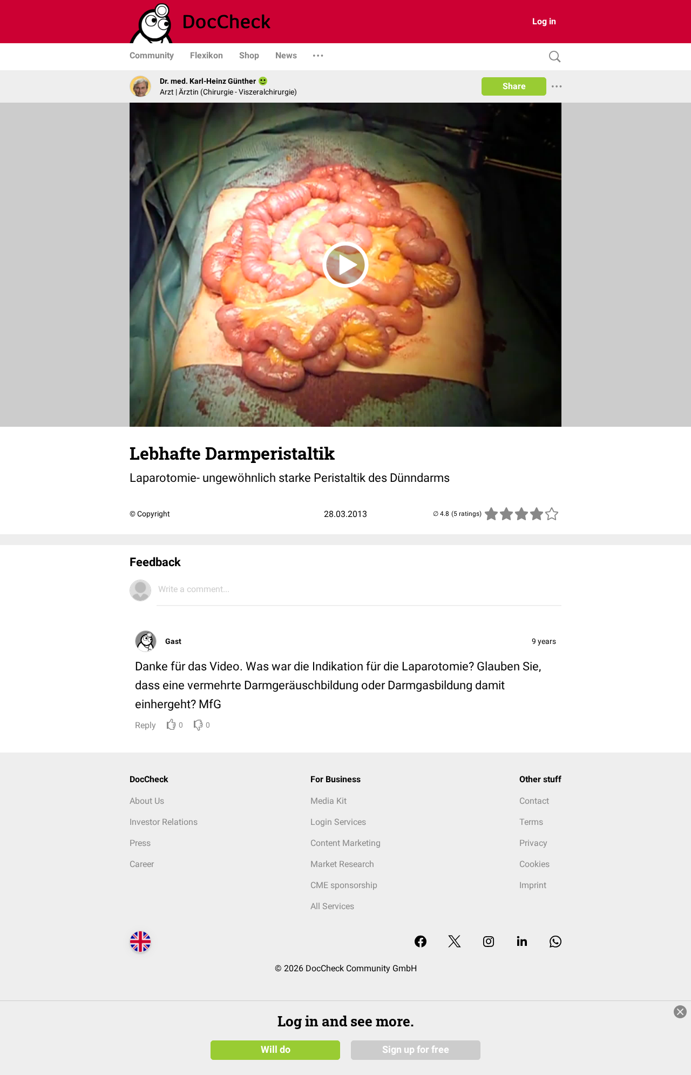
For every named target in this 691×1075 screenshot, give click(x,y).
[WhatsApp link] (555, 942)
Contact (534, 801)
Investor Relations (164, 822)
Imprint (532, 885)
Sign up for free (415, 1049)
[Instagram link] (488, 942)
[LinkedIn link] (522, 942)
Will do (275, 1049)
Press (140, 843)
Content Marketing (345, 843)
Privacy (533, 843)
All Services (332, 906)
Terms (531, 822)
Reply (145, 725)
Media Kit (328, 801)
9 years (544, 641)
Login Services (338, 822)
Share (514, 86)
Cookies (534, 864)
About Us (147, 801)
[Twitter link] (454, 942)
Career (142, 864)
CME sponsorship (343, 885)
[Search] (552, 57)
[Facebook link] (420, 942)
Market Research (342, 864)
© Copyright (150, 513)
